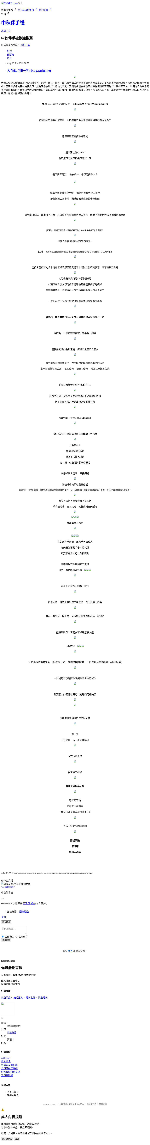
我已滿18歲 (7, 1139)
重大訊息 (6, 1061)
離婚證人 (18, 997)
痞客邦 (26, 903)
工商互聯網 (7, 1075)
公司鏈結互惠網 (9, 1068)
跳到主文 (6, 31)
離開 (17, 1139)
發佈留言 (6, 940)
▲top (3, 916)
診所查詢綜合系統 (10, 1072)
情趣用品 (6, 997)
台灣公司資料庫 (9, 1065)
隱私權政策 (91, 1104)
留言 (32, 903)
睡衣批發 (30, 997)
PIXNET (53, 1104)
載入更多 (6, 922)
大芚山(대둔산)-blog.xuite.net (29, 70)
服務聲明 (103, 1104)
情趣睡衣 (42, 997)
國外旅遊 (24, 911)
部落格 (10, 54)
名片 (9, 58)
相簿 (9, 51)
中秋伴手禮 (13, 22)
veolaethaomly (8, 887)
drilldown (5, 1058)
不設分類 (25, 45)
